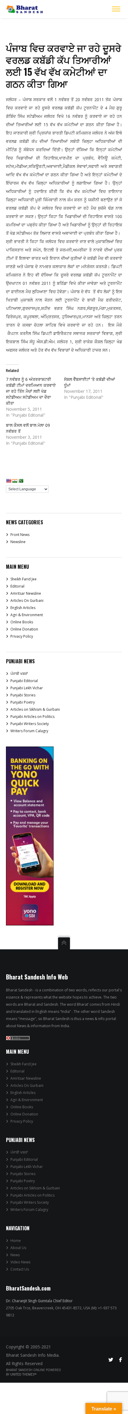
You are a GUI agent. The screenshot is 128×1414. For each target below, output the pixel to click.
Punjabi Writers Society (29, 723)
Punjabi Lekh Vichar (26, 687)
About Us (18, 1247)
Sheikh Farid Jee (23, 579)
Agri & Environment (26, 614)
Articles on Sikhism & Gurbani (35, 709)
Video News (20, 1262)
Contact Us (19, 1269)
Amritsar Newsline (25, 593)
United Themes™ (23, 1374)
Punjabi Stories (22, 695)
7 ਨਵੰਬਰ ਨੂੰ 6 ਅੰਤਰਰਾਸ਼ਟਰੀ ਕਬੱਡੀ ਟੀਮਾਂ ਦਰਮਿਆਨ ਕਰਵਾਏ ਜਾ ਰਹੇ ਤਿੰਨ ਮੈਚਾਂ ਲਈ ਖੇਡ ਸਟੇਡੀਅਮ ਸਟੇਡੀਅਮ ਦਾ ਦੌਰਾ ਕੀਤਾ (31, 391)
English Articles (22, 607)
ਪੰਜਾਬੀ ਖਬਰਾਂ (19, 673)
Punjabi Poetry (22, 702)
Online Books (21, 622)
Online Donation (24, 629)
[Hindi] (14, 480)
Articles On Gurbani (26, 600)
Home (15, 1240)
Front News (19, 534)
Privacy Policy (21, 636)
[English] (8, 480)
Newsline (18, 541)
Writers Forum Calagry (29, 730)
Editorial (17, 586)
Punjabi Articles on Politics (32, 716)
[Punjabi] (20, 480)
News (15, 1254)
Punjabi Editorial (24, 680)
